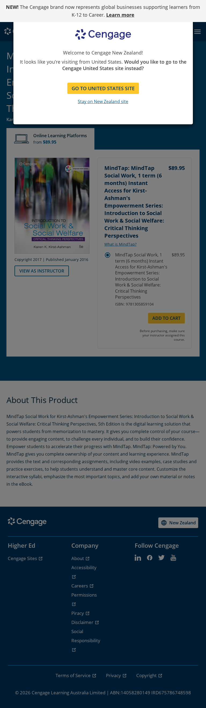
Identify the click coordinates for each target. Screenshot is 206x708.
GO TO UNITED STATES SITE (103, 88)
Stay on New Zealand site (103, 101)
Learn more (120, 15)
